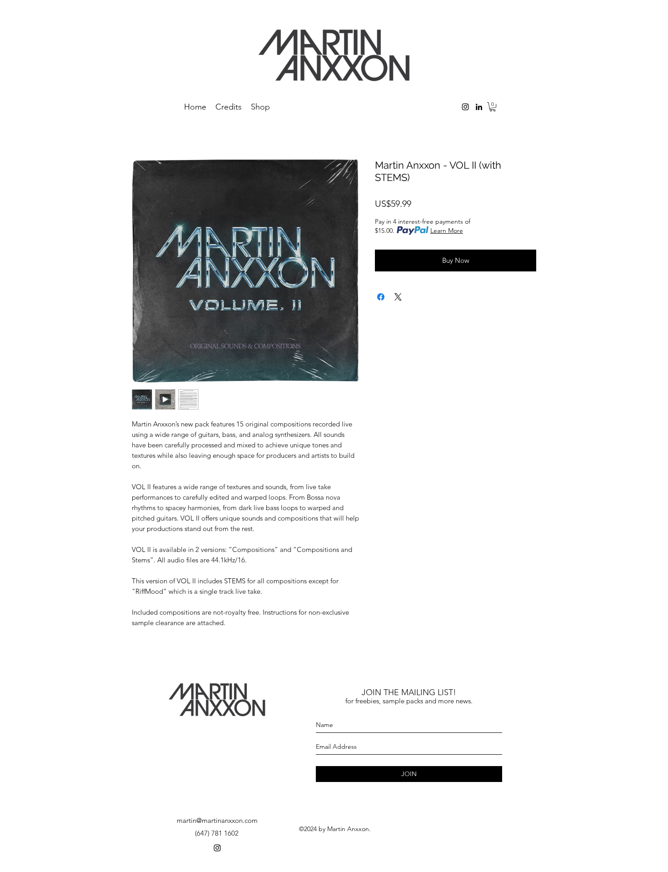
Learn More (446, 230)
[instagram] (465, 106)
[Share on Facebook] (380, 296)
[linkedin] (479, 106)
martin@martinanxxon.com (217, 820)
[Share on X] (398, 296)
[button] (492, 106)
